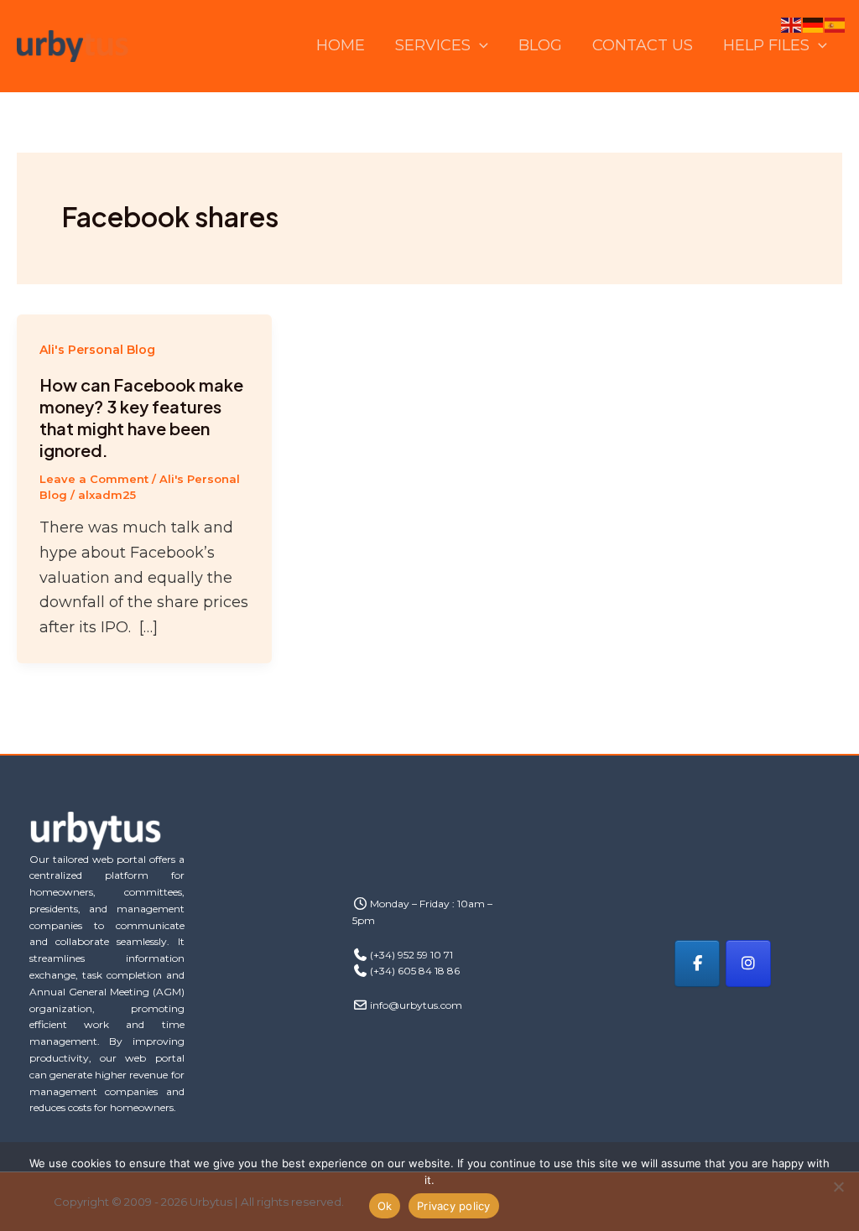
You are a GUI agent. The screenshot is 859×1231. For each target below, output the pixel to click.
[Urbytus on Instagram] (748, 963)
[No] (838, 1186)
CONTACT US (642, 45)
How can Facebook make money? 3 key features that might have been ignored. (141, 417)
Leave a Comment (93, 479)
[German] (814, 24)
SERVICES (433, 45)
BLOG (540, 45)
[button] (479, 46)
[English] (792, 24)
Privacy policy (454, 1206)
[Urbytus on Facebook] (697, 963)
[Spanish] (835, 24)
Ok (385, 1206)
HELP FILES (766, 45)
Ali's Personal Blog (97, 349)
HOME (340, 45)
